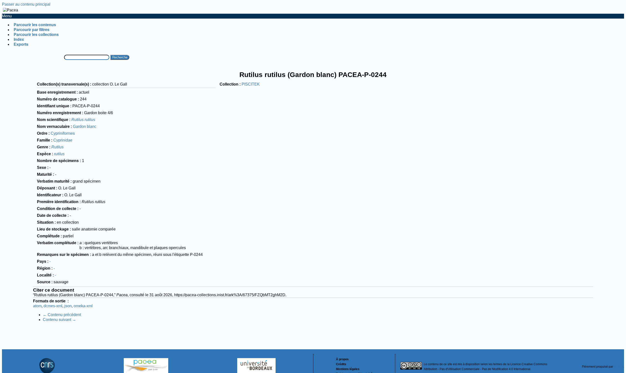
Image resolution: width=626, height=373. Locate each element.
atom (37, 306)
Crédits (341, 364)
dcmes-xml (53, 306)
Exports (21, 44)
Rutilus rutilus (83, 120)
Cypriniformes (63, 133)
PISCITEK (251, 84)
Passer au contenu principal (26, 4)
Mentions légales (347, 369)
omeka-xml (83, 306)
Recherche (119, 57)
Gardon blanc (84, 126)
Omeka (618, 366)
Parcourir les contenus (35, 25)
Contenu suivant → (59, 320)
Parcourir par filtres (31, 30)
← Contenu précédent (62, 315)
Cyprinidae (62, 140)
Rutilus (57, 147)
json (68, 306)
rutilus (59, 154)
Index (19, 39)
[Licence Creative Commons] (411, 366)
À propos (342, 359)
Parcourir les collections (36, 35)
